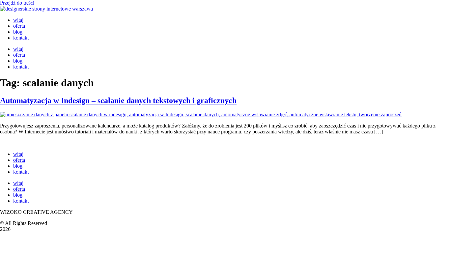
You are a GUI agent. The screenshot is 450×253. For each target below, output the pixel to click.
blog (17, 32)
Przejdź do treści (17, 3)
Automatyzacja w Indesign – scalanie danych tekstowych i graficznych (118, 100)
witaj (18, 20)
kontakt (21, 38)
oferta (19, 26)
